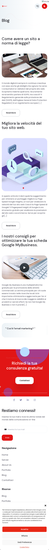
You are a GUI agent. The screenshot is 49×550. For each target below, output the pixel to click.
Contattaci (25, 380)
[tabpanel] (24, 164)
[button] (45, 505)
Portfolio (6, 470)
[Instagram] (34, 400)
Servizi (5, 459)
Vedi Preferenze (24, 542)
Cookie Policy (24, 547)
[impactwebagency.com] (4, 6)
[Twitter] (21, 400)
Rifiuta (25, 536)
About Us (6, 464)
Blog (4, 475)
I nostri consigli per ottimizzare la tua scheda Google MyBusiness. (24, 240)
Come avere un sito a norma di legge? (21, 41)
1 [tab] (23, 188)
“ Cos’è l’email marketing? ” (20, 328)
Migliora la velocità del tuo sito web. (21, 125)
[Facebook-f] (14, 400)
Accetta (24, 529)
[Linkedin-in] (27, 400)
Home (5, 454)
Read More (11, 112)
